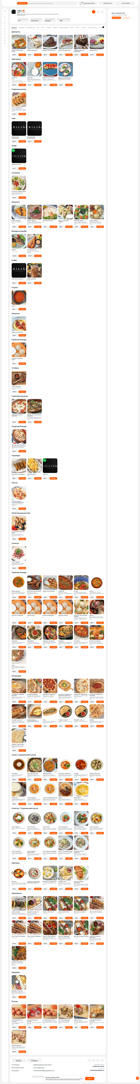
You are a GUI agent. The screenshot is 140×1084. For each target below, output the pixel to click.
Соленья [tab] (48, 27)
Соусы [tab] (77, 27)
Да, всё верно (116, 17)
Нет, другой (126, 17)
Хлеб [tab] (42, 27)
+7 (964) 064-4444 (98, 1066)
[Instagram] (102, 1060)
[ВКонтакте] (89, 1060)
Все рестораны (22, 3)
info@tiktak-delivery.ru (97, 1070)
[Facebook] (93, 1060)
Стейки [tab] (101, 27)
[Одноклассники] (98, 1060)
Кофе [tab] (72, 27)
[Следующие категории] (103, 27)
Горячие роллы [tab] (30, 27)
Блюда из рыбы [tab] (64, 27)
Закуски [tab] (55, 27)
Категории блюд (38, 1067)
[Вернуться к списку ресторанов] (5, 10)
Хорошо (90, 1078)
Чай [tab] (38, 27)
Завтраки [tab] (21, 27)
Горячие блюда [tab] (92, 27)
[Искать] (75, 3)
